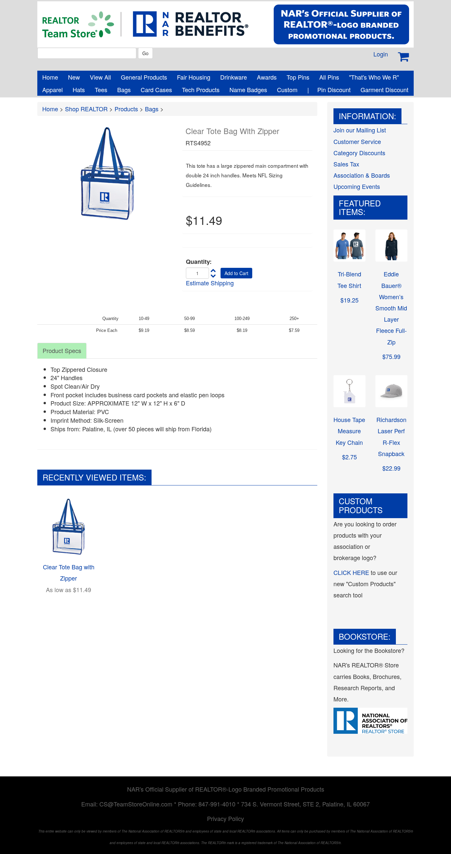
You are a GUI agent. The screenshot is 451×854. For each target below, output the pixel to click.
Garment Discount (384, 89)
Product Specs (62, 350)
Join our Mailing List (359, 129)
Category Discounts (359, 152)
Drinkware (233, 77)
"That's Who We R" (374, 77)
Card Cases (156, 89)
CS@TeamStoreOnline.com (135, 804)
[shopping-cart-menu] (403, 57)
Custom (287, 89)
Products (126, 108)
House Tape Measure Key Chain (349, 430)
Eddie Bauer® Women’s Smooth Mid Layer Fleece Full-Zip (391, 307)
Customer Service (357, 141)
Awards (267, 77)
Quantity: (199, 262)
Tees (101, 89)
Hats (79, 89)
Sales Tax (346, 164)
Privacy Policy (225, 818)
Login (380, 54)
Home (50, 77)
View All (100, 77)
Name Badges (248, 89)
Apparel (52, 89)
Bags (124, 89)
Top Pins (298, 77)
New (74, 77)
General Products (144, 77)
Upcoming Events (356, 186)
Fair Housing (193, 77)
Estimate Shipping (210, 282)
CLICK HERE (351, 572)
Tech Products (201, 89)
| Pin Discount (329, 89)
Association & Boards (361, 175)
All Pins (329, 77)
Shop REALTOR (86, 108)
